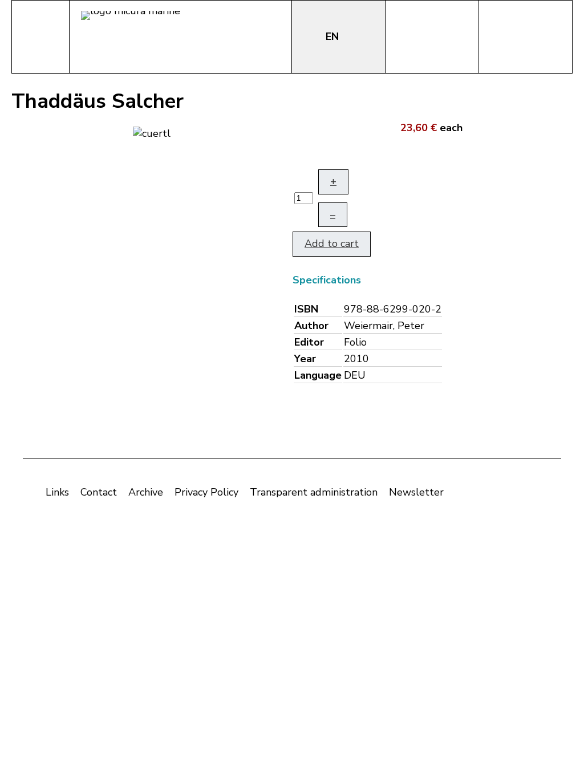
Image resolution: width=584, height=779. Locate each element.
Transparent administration (314, 492)
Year (305, 359)
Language (318, 375)
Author (311, 325)
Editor (309, 342)
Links (57, 492)
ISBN (306, 309)
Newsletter (416, 492)
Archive (145, 492)
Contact (98, 492)
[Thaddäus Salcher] (152, 132)
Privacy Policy (206, 492)
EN (334, 36)
